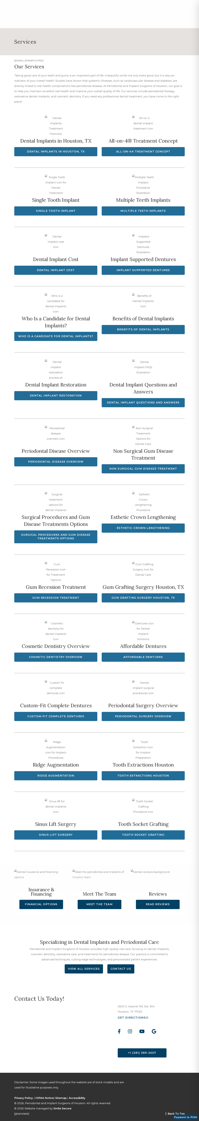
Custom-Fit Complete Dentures (55, 716)
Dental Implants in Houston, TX (56, 151)
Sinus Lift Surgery (56, 834)
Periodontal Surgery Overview (143, 716)
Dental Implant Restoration (56, 395)
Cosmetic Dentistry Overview (56, 657)
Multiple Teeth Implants (143, 210)
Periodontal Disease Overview (55, 461)
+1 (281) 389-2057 (142, 1052)
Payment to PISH (185, 1117)
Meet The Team (99, 904)
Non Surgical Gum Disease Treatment (143, 468)
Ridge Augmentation (55, 775)
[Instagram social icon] (130, 1031)
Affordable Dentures (143, 657)
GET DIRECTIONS (132, 1017)
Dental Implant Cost (56, 270)
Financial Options (41, 904)
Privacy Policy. (23, 1098)
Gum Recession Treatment (55, 597)
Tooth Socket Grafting (143, 834)
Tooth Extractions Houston (143, 775)
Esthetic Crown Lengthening (143, 528)
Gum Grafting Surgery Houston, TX (143, 597)
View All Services (84, 968)
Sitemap (61, 1098)
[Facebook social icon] (121, 1031)
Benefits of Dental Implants (143, 329)
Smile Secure (62, 1108)
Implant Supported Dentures (143, 270)
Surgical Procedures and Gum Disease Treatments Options (55, 536)
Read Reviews (158, 904)
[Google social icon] (154, 1031)
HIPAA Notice (44, 1098)
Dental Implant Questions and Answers (143, 402)
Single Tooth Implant (56, 210)
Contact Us (121, 968)
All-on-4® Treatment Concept (143, 151)
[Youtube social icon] (142, 1031)
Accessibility (77, 1098)
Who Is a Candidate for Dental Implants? (55, 336)
